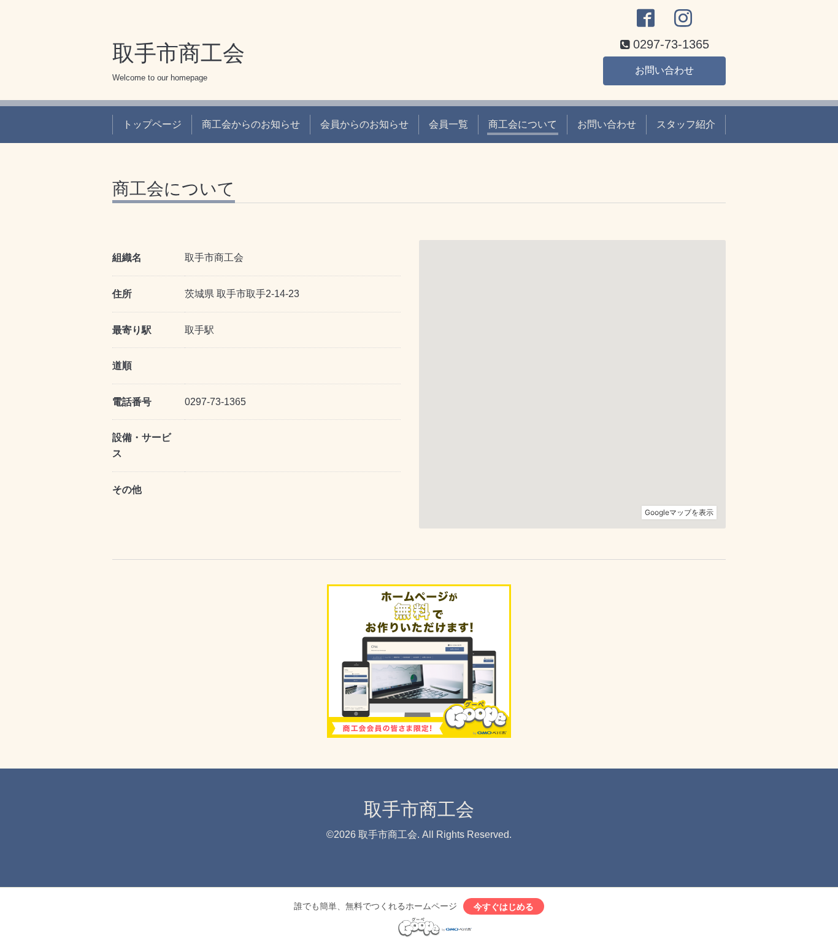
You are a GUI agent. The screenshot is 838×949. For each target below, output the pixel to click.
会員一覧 (448, 124)
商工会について (522, 124)
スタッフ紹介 (685, 124)
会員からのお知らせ (364, 124)
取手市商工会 (178, 53)
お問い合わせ (664, 70)
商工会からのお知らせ (251, 124)
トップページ (152, 124)
